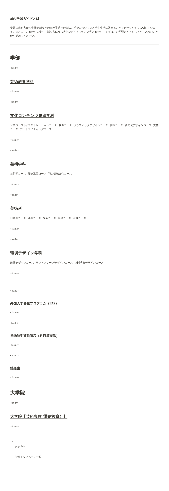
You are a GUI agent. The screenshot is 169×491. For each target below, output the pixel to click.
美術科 (16, 208)
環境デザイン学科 (26, 253)
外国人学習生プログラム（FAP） (34, 303)
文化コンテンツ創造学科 (32, 115)
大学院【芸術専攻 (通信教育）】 (38, 416)
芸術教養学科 (22, 81)
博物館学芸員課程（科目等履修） (34, 336)
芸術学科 (18, 164)
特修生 (15, 368)
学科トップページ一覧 (28, 456)
